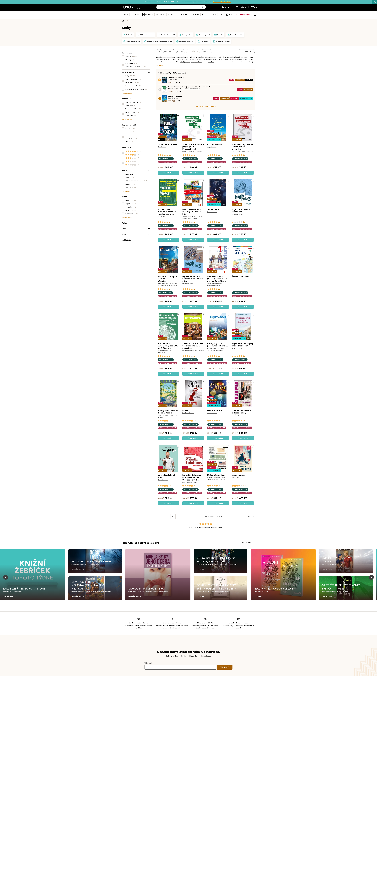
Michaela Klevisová (220, 479)
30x (244, 485)
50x (170, 420)
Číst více (159, 65)
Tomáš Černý (186, 216)
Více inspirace (247, 543)
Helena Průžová (197, 216)
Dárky (204, 14)
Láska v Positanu (175, 96)
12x (170, 155)
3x (244, 155)
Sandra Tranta (187, 218)
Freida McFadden (188, 413)
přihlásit (224, 667)
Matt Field (235, 477)
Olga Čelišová (183, 89)
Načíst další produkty (205, 106)
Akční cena (234, 98)
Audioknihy (149, 14)
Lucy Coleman (173, 98)
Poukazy (162, 14)
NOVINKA (249, 80)
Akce (230, 14)
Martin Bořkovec (163, 285)
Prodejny (213, 14)
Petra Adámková (194, 89)
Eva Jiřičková (173, 285)
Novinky (180, 51)
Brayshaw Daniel (237, 214)
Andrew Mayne (212, 413)
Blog (220, 14)
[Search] (202, 7)
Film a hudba (184, 14)
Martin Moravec (163, 480)
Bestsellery (168, 51)
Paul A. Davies (187, 482)
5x (194, 356)
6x (169, 222)
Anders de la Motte (164, 415)
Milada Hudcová (163, 350)
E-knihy (136, 14)
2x (219, 356)
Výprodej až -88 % (246, 98)
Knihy (126, 14)
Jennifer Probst (237, 348)
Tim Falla (195, 482)
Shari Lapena (172, 79)
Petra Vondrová (163, 283)
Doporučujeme (193, 51)
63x (195, 420)
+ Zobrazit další (127, 93)
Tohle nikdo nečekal (176, 77)
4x (219, 485)
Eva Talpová (173, 283)
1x (244, 222)
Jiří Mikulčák (162, 216)
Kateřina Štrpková (188, 350)
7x (194, 155)
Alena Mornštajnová (214, 477)
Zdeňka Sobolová (213, 348)
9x (219, 420)
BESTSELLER (240, 80)
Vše (159, 51)
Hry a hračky (172, 14)
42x (170, 485)
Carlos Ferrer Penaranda (215, 283)
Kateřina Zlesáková (213, 285)
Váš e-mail (148, 663)
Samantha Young (212, 212)
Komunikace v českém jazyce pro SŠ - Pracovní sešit (189, 87)
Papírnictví (195, 14)
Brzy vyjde (206, 51)
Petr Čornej (236, 415)
